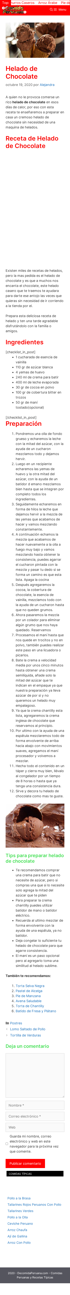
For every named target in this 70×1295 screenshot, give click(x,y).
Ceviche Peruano (20, 1223)
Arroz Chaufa (17, 1230)
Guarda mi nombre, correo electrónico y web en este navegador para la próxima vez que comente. (34, 1143)
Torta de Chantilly (30, 1006)
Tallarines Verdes (20, 1211)
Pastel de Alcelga (29, 991)
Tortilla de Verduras (25, 1035)
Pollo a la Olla (17, 1217)
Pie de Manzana (28, 996)
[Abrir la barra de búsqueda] (51, 9)
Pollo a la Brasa (19, 1198)
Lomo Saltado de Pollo (27, 1029)
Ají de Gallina (17, 1236)
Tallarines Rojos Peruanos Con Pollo (34, 1204)
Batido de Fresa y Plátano (36, 1011)
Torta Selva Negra (30, 986)
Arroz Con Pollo (19, 1242)
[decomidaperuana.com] (14, 9)
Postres (16, 1023)
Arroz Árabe (39, 3)
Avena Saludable (28, 1001)
